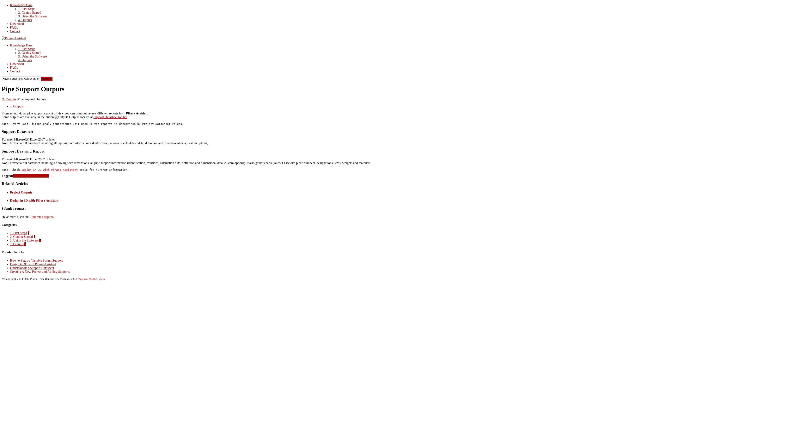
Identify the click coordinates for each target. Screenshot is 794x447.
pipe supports (31, 176)
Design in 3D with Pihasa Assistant (50, 169)
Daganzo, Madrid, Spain (91, 278)
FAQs (14, 27)
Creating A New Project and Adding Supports (40, 271)
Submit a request (42, 217)
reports (44, 176)
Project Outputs (21, 192)
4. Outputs (25, 20)
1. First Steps (26, 9)
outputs (18, 176)
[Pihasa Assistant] (14, 38)
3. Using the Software (32, 16)
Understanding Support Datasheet (32, 268)
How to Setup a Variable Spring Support (36, 260)
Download (17, 23)
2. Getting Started (29, 12)
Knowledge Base (21, 5)
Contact (15, 31)
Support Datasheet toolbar (110, 117)
